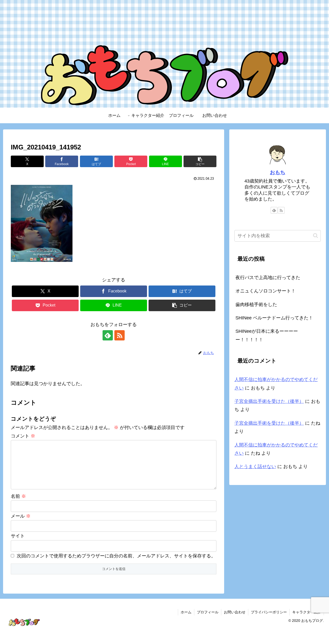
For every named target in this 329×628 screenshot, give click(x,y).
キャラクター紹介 (306, 612)
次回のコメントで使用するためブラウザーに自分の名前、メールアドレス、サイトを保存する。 (116, 555)
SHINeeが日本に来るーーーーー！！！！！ (266, 335)
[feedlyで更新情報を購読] (108, 335)
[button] (200, 161)
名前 (18, 496)
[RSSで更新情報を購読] (119, 335)
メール (21, 516)
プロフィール (207, 612)
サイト (18, 535)
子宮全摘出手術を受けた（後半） (269, 401)
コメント (23, 436)
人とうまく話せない (255, 466)
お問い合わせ (234, 612)
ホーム (186, 612)
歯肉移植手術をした (256, 304)
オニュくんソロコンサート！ (265, 290)
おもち (277, 172)
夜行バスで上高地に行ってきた (267, 277)
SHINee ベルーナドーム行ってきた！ (274, 317)
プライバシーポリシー (269, 612)
